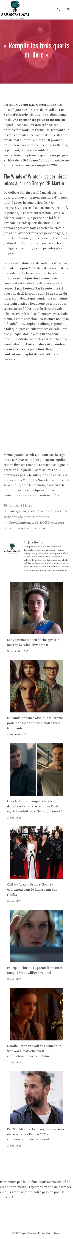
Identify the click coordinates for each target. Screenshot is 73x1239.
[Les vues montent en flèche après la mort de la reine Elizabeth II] (36, 632)
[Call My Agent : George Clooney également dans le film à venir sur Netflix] (36, 876)
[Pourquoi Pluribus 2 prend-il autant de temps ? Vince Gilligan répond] (36, 960)
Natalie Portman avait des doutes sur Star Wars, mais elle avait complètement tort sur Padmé (34, 1051)
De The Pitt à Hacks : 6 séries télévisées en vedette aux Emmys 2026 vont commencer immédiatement (35, 1134)
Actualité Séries (20, 506)
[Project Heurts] (15, 9)
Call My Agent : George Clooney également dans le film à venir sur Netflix (32, 890)
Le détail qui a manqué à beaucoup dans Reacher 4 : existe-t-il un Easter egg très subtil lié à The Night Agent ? (34, 806)
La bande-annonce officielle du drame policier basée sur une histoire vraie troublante (35, 723)
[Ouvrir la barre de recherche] (58, 9)
